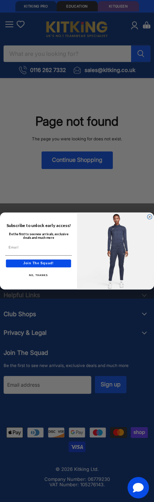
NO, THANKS (38, 275)
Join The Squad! (38, 263)
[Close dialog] (149, 216)
